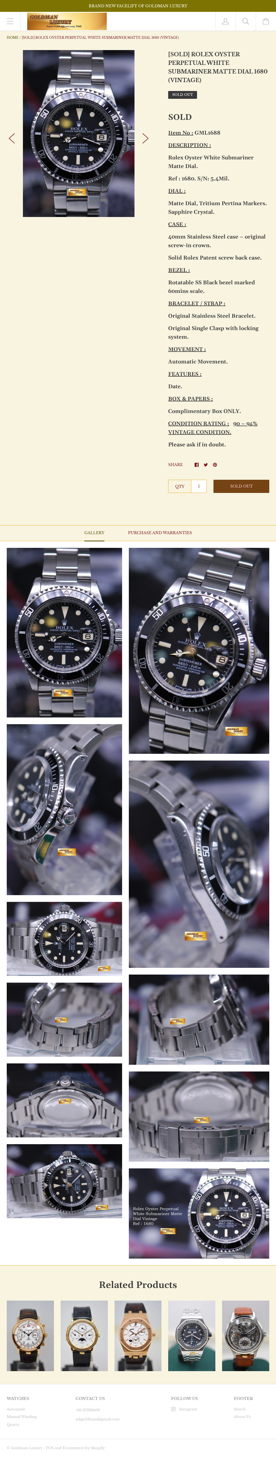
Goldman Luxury (26, 1448)
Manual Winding (22, 1416)
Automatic (16, 1409)
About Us (242, 1416)
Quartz (13, 1424)
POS (50, 1448)
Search (240, 1409)
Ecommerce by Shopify (84, 1448)
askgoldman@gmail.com (97, 1419)
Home (13, 38)
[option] (79, 133)
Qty (179, 486)
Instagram (188, 1409)
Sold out (241, 486)
